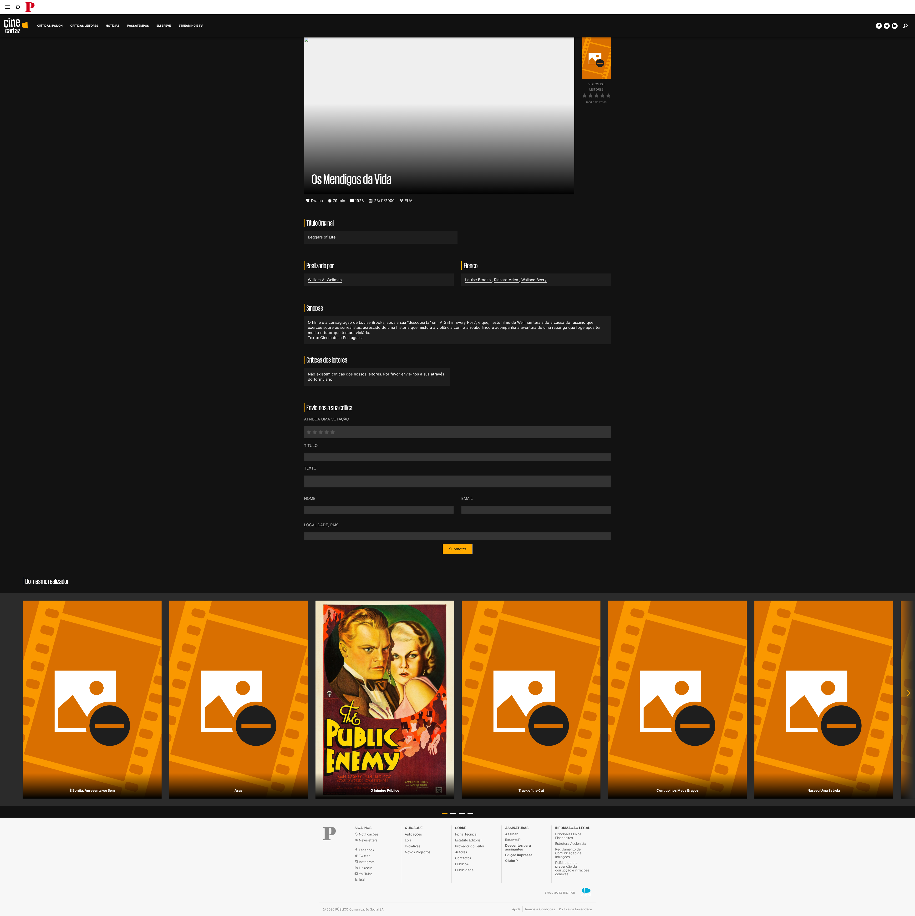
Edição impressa (518, 855)
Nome (309, 498)
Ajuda (516, 909)
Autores (461, 852)
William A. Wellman (325, 279)
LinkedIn (365, 868)
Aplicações (413, 834)
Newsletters (367, 840)
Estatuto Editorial (468, 840)
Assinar (511, 834)
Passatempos (138, 25)
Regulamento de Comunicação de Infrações (568, 853)
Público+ (462, 864)
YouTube (365, 874)
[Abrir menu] (7, 7)
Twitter (364, 856)
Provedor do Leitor (469, 846)
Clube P (511, 861)
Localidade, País (321, 524)
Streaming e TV (190, 25)
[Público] (329, 833)
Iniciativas (412, 846)
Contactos (463, 858)
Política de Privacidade (575, 909)
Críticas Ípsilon (50, 25)
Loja (408, 840)
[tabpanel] (92, 700)
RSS (361, 880)
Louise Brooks (478, 279)
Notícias (113, 25)
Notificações (368, 834)
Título (311, 445)
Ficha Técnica (466, 834)
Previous (9, 700)
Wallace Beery (534, 279)
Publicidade (464, 870)
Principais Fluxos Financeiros (568, 836)
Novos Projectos (417, 852)
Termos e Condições (539, 909)
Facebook (366, 850)
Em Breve (164, 25)
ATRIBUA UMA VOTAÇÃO (326, 419)
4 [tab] (470, 813)
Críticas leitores (84, 25)
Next (905, 700)
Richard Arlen (506, 279)
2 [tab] (453, 813)
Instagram (366, 862)
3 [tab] (462, 813)
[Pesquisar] (17, 7)
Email (467, 498)
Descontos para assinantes (518, 847)
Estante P (512, 840)
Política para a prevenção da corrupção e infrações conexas (572, 868)
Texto (310, 468)
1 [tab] (444, 813)
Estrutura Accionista (570, 843)
